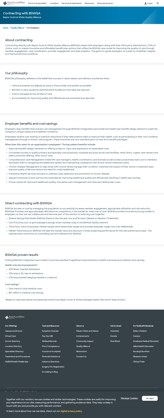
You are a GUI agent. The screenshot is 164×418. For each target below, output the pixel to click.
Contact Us (81, 356)
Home (5, 28)
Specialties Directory (14, 351)
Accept (150, 398)
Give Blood (115, 341)
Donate (113, 336)
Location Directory (13, 346)
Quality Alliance (17, 28)
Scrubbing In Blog (50, 372)
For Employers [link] (33, 28)
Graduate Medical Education (146, 341)
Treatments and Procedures (17, 356)
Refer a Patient (140, 331)
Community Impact (84, 341)
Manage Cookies (129, 398)
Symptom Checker (50, 331)
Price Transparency (51, 346)
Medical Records (49, 341)
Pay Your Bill (47, 336)
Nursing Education (141, 351)
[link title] (14, 3)
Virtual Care (10, 336)
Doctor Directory (12, 341)
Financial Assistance (51, 356)
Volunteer (114, 331)
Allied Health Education (143, 346)
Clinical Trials (139, 362)
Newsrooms (81, 351)
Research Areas (140, 356)
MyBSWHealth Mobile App (16, 362)
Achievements (82, 336)
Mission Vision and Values (87, 331)
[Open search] (158, 3)
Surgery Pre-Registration (53, 367)
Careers (136, 336)
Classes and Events (13, 331)
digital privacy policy (71, 411)
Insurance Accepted (51, 351)
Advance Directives (50, 362)
